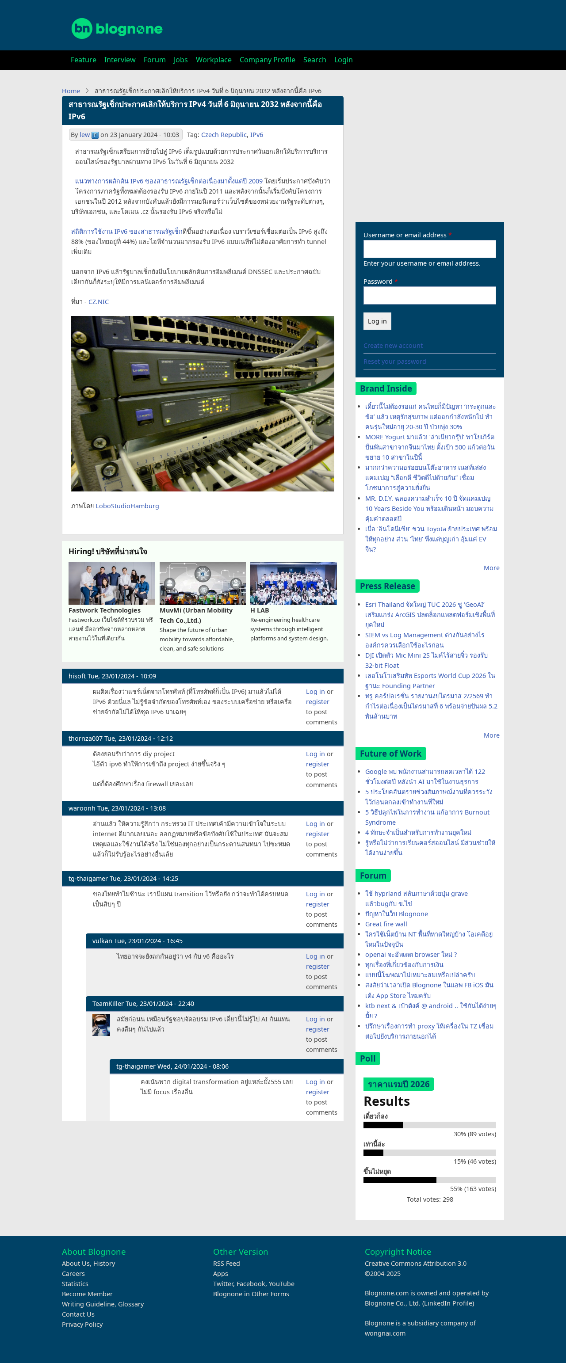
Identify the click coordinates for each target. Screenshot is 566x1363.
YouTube (281, 1283)
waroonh (82, 808)
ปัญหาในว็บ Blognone (396, 914)
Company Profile (267, 60)
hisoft (77, 676)
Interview (120, 60)
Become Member (87, 1294)
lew (85, 134)
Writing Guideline (88, 1304)
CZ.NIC (98, 301)
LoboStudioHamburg (127, 506)
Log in (315, 691)
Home (71, 91)
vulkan (102, 941)
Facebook (251, 1283)
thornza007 (86, 738)
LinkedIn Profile (448, 1303)
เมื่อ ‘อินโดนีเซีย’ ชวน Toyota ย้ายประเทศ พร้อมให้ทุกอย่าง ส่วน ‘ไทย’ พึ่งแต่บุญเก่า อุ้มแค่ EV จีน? (431, 539)
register (317, 701)
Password (378, 281)
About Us (76, 1263)
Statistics (75, 1283)
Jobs (181, 60)
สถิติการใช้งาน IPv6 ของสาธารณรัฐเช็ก (127, 231)
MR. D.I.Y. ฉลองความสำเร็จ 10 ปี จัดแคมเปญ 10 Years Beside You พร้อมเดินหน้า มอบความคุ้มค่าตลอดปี (429, 508)
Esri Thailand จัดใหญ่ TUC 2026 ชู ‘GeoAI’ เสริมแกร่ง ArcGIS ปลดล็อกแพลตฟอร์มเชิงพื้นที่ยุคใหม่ (430, 614)
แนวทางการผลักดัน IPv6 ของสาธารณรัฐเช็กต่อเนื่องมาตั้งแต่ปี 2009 (169, 181)
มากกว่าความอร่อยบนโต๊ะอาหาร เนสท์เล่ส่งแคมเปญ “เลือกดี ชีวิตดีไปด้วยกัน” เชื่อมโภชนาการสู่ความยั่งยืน (425, 477)
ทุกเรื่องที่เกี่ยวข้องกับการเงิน (404, 964)
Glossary (131, 1304)
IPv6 (256, 134)
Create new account (393, 345)
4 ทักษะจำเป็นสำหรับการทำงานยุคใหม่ (418, 832)
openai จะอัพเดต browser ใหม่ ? (411, 954)
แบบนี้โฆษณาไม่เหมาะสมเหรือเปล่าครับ (420, 975)
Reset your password (394, 361)
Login (343, 60)
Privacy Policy (82, 1324)
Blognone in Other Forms (251, 1294)
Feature (83, 60)
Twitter (223, 1283)
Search (314, 60)
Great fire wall (386, 924)
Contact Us (78, 1314)
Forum (155, 60)
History (104, 1263)
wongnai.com (385, 1333)
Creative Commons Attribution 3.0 (416, 1263)
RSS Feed (226, 1263)
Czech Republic (224, 134)
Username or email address (405, 235)
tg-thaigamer (88, 878)
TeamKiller (108, 1003)
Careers (73, 1273)
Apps (220, 1273)
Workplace (214, 60)
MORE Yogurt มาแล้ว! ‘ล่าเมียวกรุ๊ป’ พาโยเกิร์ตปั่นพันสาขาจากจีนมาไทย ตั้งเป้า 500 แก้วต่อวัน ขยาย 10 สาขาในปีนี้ (430, 447)
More (492, 567)
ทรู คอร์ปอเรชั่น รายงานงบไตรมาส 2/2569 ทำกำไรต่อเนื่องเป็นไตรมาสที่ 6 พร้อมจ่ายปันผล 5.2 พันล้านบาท (431, 706)
